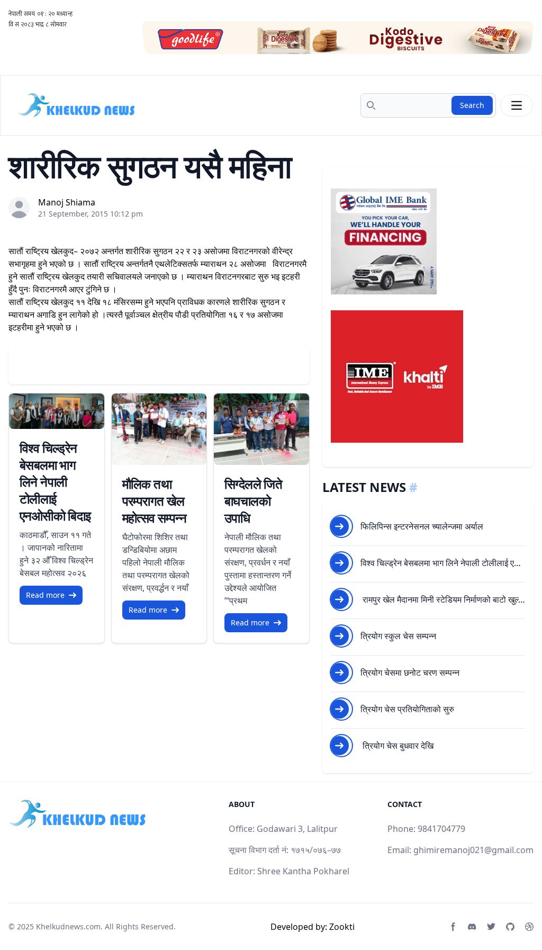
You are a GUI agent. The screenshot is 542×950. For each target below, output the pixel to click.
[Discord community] (472, 926)
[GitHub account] (510, 926)
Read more (45, 595)
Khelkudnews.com (68, 926)
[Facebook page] (453, 926)
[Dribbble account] (529, 926)
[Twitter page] (491, 926)
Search (472, 105)
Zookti (342, 927)
